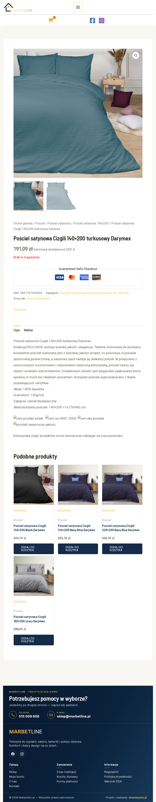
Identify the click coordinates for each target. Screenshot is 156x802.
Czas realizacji (66, 772)
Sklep (13, 772)
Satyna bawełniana (38, 298)
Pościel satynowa (58, 223)
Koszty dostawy (67, 776)
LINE (25, 732)
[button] (135, 55)
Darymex (20, 309)
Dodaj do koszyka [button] (27, 549)
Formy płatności (67, 781)
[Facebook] (92, 20)
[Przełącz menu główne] (78, 7)
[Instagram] (101, 20)
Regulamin (111, 772)
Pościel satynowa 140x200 (91, 223)
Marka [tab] (28, 330)
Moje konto (16, 776)
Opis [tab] (17, 330)
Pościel (40, 223)
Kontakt (14, 786)
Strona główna (23, 223)
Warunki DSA (113, 781)
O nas (13, 781)
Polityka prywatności (118, 776)
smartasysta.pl (138, 797)
